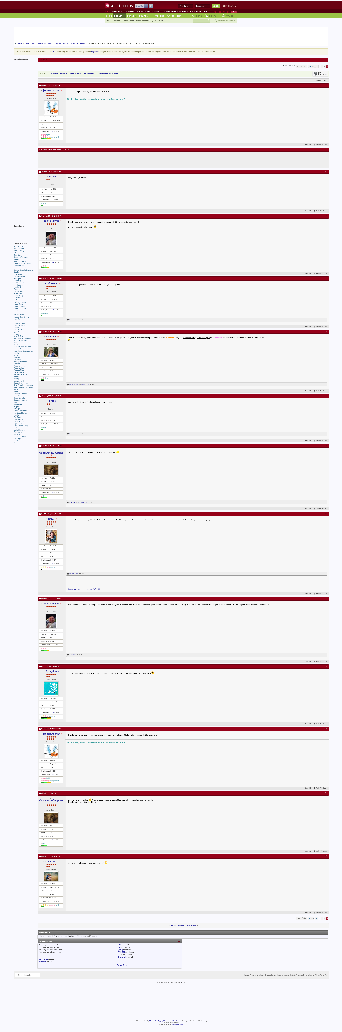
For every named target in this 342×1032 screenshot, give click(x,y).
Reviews (182, 11)
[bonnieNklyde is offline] (51, 238)
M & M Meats (19, 336)
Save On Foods (20, 396)
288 (53, 131)
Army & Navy (19, 251)
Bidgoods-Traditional (21, 257)
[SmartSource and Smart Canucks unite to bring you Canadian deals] (24, 232)
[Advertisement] (88, 160)
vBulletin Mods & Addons (174, 1021)
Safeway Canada (20, 394)
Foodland (17, 287)
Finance (174, 11)
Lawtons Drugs (19, 323)
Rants (190, 11)
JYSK (16, 321)
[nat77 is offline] (51, 536)
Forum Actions (142, 21)
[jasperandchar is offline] (51, 107)
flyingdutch (72, 654)
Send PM (308, 145)
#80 (326, 331)
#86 (326, 728)
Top (179, 16)
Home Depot (18, 304)
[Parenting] (228, 11)
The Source (18, 419)
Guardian (17, 298)
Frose (52, 176)
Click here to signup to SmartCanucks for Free (54, 150)
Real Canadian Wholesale (23, 387)
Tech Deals (129, 11)
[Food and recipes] (224, 11)
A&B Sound (18, 246)
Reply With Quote (321, 145)
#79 (326, 278)
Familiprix (17, 279)
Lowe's (16, 334)
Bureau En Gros (20, 261)
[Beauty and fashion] (220, 11)
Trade (231, 16)
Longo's (17, 332)
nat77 (51, 518)
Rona (16, 392)
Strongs (17, 409)
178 (53, 374)
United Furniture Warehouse (20, 431)
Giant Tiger (18, 293)
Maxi (15, 343)
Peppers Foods (19, 366)
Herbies (17, 300)
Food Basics (18, 285)
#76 (326, 85)
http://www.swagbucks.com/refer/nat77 (83, 589)
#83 (326, 513)
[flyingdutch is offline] (51, 688)
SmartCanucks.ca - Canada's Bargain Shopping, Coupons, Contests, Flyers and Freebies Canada (283, 975)
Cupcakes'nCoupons (51, 452)
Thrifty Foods (19, 421)
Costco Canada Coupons (23, 270)
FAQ (108, 21)
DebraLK (51, 336)
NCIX (16, 355)
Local (214, 16)
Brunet (16, 259)
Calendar (116, 21)
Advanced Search (226, 21)
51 (52, 199)
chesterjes (51, 861)
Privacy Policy (319, 975)
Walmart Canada (20, 436)
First (312, 67)
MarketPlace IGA (20, 340)
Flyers (147, 11)
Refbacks (43, 962)
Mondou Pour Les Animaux (24, 349)
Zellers (16, 443)
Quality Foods (19, 381)
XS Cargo (17, 439)
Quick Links (157, 21)
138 (53, 310)
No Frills (17, 357)
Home (114, 11)
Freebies (156, 11)
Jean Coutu (18, 319)
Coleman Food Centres (22, 268)
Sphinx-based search (178, 1024)
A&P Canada (19, 249)
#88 (326, 856)
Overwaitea (18, 360)
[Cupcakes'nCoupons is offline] (51, 470)
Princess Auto (19, 377)
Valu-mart (17, 434)
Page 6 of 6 (303, 66)
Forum (119, 16)
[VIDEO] (121, 952)
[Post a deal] (234, 11)
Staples (17, 407)
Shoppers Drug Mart (21, 400)
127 (53, 262)
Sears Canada (19, 398)
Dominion (17, 272)
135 (53, 712)
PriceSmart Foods (21, 375)
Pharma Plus (19, 370)
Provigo (17, 379)
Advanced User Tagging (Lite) (157, 1021)
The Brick (17, 417)
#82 (326, 445)
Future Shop (18, 291)
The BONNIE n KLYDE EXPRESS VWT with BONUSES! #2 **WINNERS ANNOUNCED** (85, 73)
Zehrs (16, 441)
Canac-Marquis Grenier (22, 264)
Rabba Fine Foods (21, 383)
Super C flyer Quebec (22, 411)
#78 (326, 216)
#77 (326, 171)
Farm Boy (17, 281)
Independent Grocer (21, 317)
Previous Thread (177, 926)
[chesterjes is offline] (51, 876)
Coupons (139, 11)
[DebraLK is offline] (51, 352)
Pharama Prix (19, 368)
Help (224, 6)
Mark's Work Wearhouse (23, 338)
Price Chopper (19, 372)
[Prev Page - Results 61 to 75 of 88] (317, 66)
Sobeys (17, 402)
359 (53, 901)
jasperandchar (51, 90)
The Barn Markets (21, 413)
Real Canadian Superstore (24, 385)
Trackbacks (122, 957)
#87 (326, 793)
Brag (199, 16)
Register (232, 6)
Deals (120, 11)
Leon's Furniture (20, 326)
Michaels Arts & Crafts (22, 347)
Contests (166, 11)
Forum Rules (122, 965)
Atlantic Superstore (21, 253)
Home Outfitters (20, 308)
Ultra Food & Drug (21, 426)
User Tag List (43, 60)
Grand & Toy (18, 296)
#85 (326, 666)
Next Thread (191, 926)
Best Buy (17, 255)
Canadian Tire (19, 266)
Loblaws (17, 328)
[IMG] (120, 950)
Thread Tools (320, 80)
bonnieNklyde (51, 221)
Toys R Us (18, 424)
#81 (326, 395)
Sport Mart (18, 404)
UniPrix (16, 428)
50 (321, 74)
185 (53, 492)
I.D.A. (16, 311)
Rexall (16, 389)
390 (53, 563)
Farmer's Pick (19, 283)
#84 (326, 598)
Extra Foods (18, 274)
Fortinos (17, 289)
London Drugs (19, 330)
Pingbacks (43, 959)
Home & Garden (200, 11)
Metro (16, 345)
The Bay (17, 415)
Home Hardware (20, 306)
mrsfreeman (51, 283)
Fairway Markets (20, 276)
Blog (109, 16)
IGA (15, 313)
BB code (121, 945)
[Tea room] (215, 11)
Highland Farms (20, 302)
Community (128, 21)
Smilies (121, 947)
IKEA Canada (19, 315)
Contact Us (247, 975)
